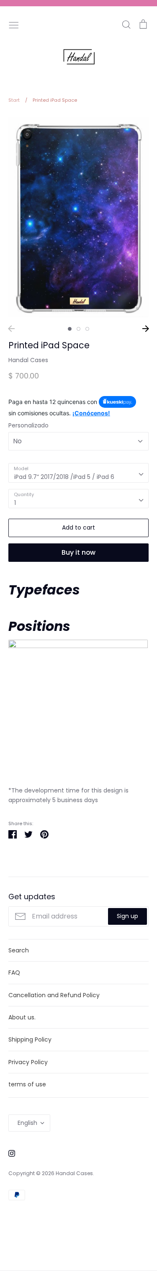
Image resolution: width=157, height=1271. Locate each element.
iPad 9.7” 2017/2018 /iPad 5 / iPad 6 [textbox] (64, 477)
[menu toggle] (13, 24)
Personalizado (28, 425)
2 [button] (78, 329)
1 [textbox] (15, 503)
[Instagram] (8, 1153)
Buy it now (78, 552)
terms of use (27, 1084)
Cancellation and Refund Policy (54, 995)
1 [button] (70, 329)
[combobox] (78, 472)
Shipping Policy (29, 1039)
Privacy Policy (28, 1062)
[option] (78, 217)
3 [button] (87, 329)
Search (18, 950)
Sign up (127, 916)
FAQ (14, 972)
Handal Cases (28, 360)
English (27, 1123)
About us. (22, 1017)
